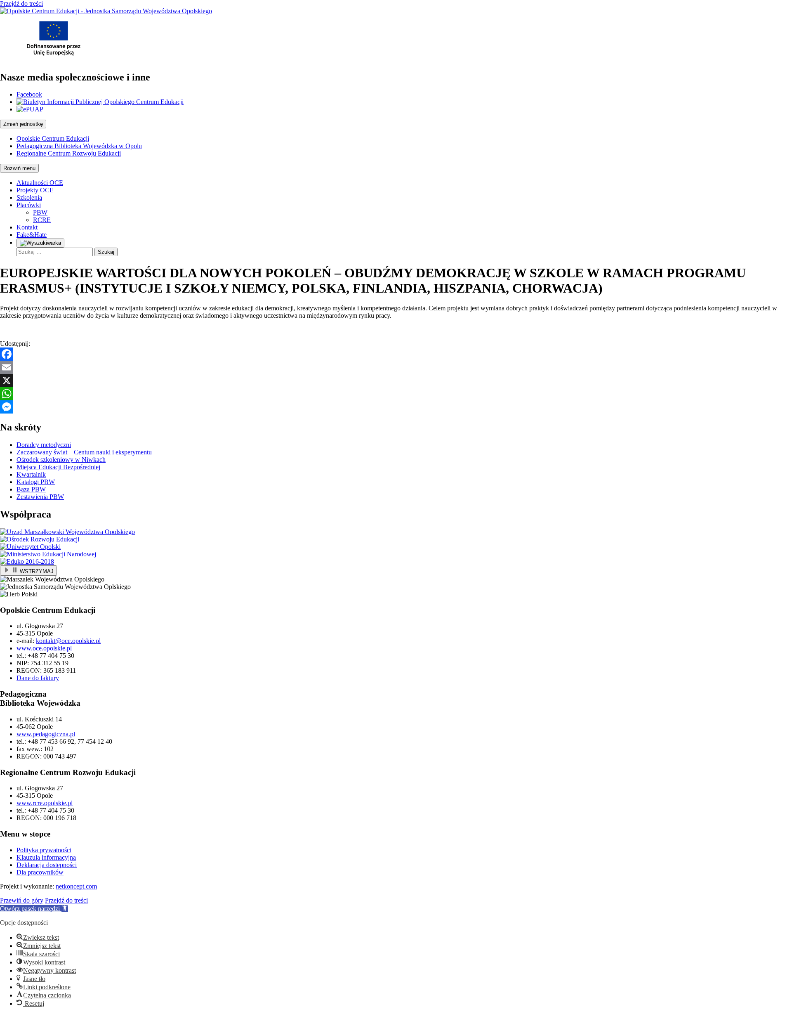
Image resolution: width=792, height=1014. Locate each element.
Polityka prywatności (43, 849)
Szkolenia (29, 197)
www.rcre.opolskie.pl (44, 802)
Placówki (28, 204)
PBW (40, 212)
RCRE (42, 219)
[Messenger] (396, 407)
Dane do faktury (37, 677)
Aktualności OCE (39, 182)
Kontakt (27, 227)
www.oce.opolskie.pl (44, 648)
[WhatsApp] (396, 393)
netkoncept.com (76, 886)
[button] (34, 908)
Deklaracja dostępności (46, 864)
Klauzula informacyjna (46, 857)
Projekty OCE (35, 190)
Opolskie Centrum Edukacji (52, 138)
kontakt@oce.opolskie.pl (68, 640)
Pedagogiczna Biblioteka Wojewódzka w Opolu (79, 145)
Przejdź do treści (21, 3)
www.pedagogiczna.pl (45, 733)
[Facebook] (396, 354)
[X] (396, 380)
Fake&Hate (31, 234)
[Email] (396, 367)
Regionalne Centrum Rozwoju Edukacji (68, 153)
